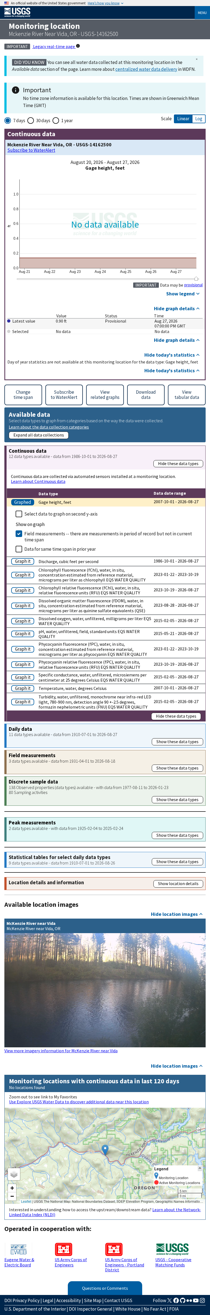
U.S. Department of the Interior (35, 1309)
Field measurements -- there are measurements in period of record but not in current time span (108, 537)
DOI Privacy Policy (22, 1300)
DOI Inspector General (90, 1309)
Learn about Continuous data (38, 481)
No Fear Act (155, 1309)
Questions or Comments (105, 1288)
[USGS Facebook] (176, 1302)
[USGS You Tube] (195, 1302)
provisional (193, 284)
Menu (202, 12)
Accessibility (68, 1300)
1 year (67, 120)
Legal (48, 1300)
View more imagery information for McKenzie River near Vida (61, 1050)
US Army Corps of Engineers (71, 1262)
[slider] (196, 279)
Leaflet (26, 1201)
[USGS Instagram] (202, 1302)
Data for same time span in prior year (60, 549)
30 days (43, 120)
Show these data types (177, 741)
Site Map (92, 1300)
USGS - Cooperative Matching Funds (173, 1262)
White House (128, 1309)
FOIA (174, 1309)
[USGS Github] (182, 1302)
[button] (105, 1150)
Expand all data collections (38, 435)
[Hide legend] (200, 1168)
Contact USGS (118, 1300)
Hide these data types (178, 463)
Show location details (178, 883)
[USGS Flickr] (189, 1302)
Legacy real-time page (54, 46)
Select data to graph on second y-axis (61, 514)
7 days (19, 120)
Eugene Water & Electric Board (19, 1262)
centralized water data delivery (146, 69)
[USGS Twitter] (169, 1302)
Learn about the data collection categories (49, 426)
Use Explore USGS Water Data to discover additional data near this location (79, 1101)
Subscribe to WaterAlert (31, 150)
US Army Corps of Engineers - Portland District (124, 1264)
